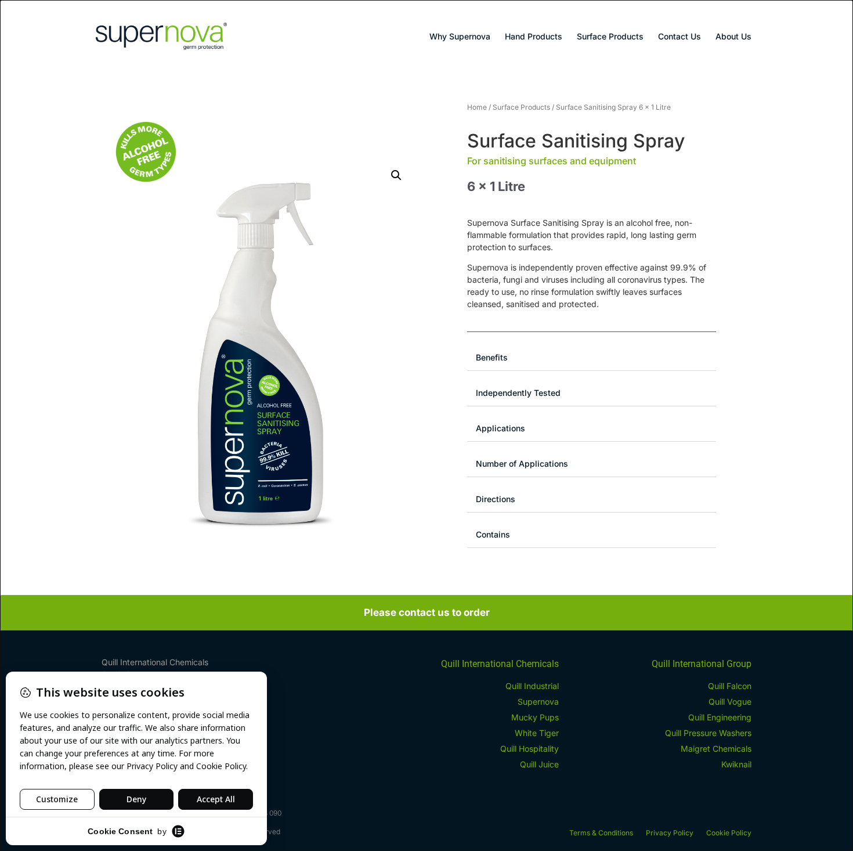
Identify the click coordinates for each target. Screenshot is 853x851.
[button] (396, 175)
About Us (733, 36)
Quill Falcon (729, 686)
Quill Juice (539, 764)
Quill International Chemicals (500, 663)
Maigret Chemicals (716, 748)
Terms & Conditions (601, 832)
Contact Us (679, 36)
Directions (495, 499)
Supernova (538, 701)
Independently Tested (518, 393)
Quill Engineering (719, 717)
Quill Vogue (730, 701)
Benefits (492, 357)
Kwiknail (736, 764)
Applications (500, 428)
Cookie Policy (728, 832)
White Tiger (537, 733)
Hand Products (533, 36)
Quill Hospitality (529, 748)
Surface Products (610, 36)
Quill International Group (701, 663)
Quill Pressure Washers (708, 733)
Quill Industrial (532, 686)
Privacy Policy (669, 832)
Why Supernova (459, 36)
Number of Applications (522, 463)
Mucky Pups (535, 717)
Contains (493, 534)
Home (477, 107)
